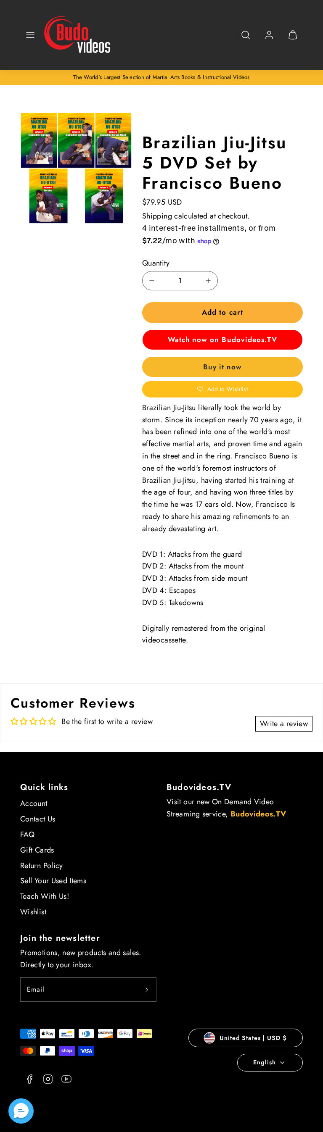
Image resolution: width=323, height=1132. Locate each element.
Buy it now (222, 367)
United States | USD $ (253, 1038)
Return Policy (41, 865)
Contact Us (38, 818)
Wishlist (33, 911)
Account (34, 803)
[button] (30, 35)
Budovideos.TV (199, 787)
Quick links (44, 787)
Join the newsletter (60, 938)
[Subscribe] (147, 989)
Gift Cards (37, 850)
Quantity (155, 263)
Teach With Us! (44, 896)
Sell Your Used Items (53, 880)
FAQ (27, 834)
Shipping (157, 216)
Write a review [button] (284, 723)
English (264, 1062)
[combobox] (246, 39)
